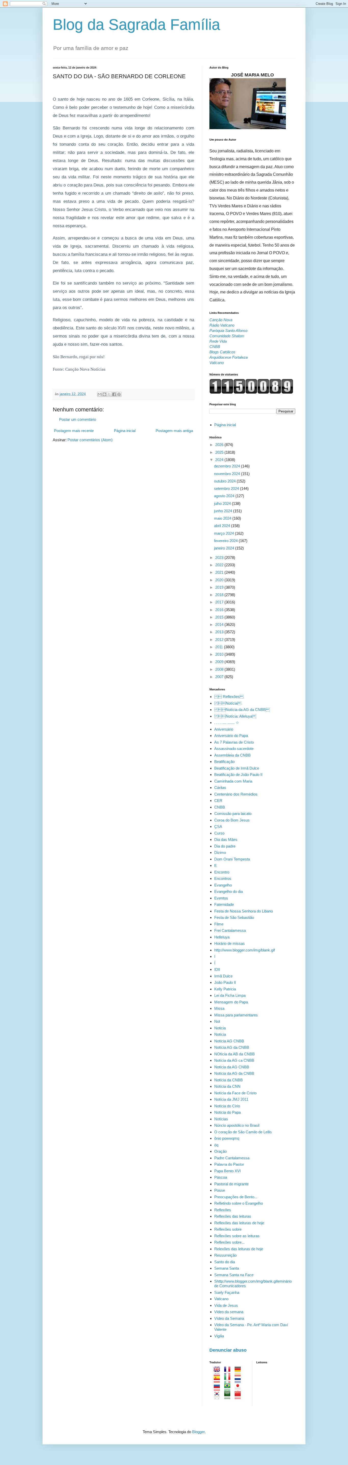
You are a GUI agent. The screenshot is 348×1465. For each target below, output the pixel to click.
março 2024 (224, 533)
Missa (219, 1008)
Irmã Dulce (223, 976)
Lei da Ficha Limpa (230, 995)
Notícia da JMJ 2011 (231, 1099)
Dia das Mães (225, 839)
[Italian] (229, 1380)
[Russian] (218, 1388)
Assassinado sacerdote (233, 748)
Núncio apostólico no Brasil (236, 1125)
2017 (219, 602)
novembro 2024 (227, 474)
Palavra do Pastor (229, 1164)
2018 (219, 595)
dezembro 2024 (227, 466)
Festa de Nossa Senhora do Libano (243, 911)
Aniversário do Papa (231, 735)
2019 (219, 587)
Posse (219, 1190)
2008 (219, 669)
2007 (219, 677)
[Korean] (218, 1396)
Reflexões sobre (228, 1229)
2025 (219, 452)
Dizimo (220, 852)
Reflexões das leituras (232, 1216)
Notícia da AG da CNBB (234, 1073)
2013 (219, 632)
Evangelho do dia (228, 891)
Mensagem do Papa (231, 1002)
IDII (217, 969)
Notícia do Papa (227, 1112)
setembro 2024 (227, 488)
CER (218, 800)
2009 (219, 662)
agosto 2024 (224, 496)
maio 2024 (223, 518)
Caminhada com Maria (233, 781)
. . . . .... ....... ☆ (226, 722)
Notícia (227, 703)
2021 (219, 572)
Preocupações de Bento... (235, 1197)
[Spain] (218, 1380)
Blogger (198, 1432)
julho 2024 (223, 503)
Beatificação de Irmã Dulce (236, 768)
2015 (219, 617)
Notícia (220, 1034)
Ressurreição (225, 1255)
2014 (219, 624)
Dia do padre (224, 846)
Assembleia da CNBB (232, 755)
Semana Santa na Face (233, 1275)
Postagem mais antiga (174, 430)
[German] (239, 1372)
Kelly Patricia (225, 989)
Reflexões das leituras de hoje (239, 1223)
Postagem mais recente (74, 430)
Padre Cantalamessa (231, 1158)
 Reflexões (229, 696)
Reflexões (222, 1210)
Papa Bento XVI (227, 1171)
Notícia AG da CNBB (231, 1047)
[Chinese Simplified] (239, 1396)
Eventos (221, 898)
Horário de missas (229, 943)
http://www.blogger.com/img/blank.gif (244, 950)
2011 (219, 647)
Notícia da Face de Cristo (235, 1093)
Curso (219, 833)
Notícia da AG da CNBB (242, 709)
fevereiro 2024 (226, 541)
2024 (219, 460)
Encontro (221, 872)
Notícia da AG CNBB (231, 1067)
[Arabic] (229, 1396)
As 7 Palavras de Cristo (234, 742)
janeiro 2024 (224, 548)
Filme (218, 924)
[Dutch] (239, 1380)
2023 (219, 557)
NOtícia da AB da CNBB (234, 1054)
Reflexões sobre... (229, 1242)
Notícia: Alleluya (235, 716)
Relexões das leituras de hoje (238, 1249)
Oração (220, 1151)
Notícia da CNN (227, 1086)
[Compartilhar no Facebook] (114, 394)
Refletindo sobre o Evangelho (238, 1203)
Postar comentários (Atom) (90, 440)
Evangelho (223, 885)
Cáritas (220, 787)
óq (216, 1145)
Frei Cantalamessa (230, 930)
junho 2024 (223, 511)
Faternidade (224, 904)
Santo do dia (224, 1262)
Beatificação (224, 761)
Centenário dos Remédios (236, 794)
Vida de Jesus (226, 1305)
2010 (219, 654)
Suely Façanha (226, 1292)
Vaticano (221, 1299)
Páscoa (220, 1177)
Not (217, 1021)
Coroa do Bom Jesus (232, 820)
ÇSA (218, 826)
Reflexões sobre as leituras (237, 1236)
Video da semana (228, 1312)
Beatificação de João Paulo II (238, 774)
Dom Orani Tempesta (232, 859)
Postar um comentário (77, 419)
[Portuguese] (229, 1388)
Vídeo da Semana (229, 1318)
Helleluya (222, 937)
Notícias (221, 1119)
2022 (219, 565)
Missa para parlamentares (236, 1015)
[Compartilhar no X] (109, 394)
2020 (219, 580)
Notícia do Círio (227, 1106)
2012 (219, 639)
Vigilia (219, 1336)
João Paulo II (225, 982)
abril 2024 (222, 525)
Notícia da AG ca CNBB (234, 1060)
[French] (229, 1372)
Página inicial (125, 430)
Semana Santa (226, 1268)
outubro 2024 (225, 481)
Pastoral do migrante (231, 1184)
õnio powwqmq (226, 1138)
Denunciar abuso (228, 1350)
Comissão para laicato (232, 813)
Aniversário (223, 729)
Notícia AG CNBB (229, 1041)
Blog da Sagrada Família (136, 24)
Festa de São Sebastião (234, 917)
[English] (218, 1372)
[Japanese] (239, 1388)
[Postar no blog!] (104, 394)
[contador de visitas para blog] (251, 392)
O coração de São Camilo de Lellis (243, 1132)
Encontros (222, 878)
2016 (219, 610)
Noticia (220, 1028)
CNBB (219, 807)
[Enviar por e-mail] (99, 394)
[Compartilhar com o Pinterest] (119, 394)
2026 (219, 444)
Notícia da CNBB (228, 1080)
